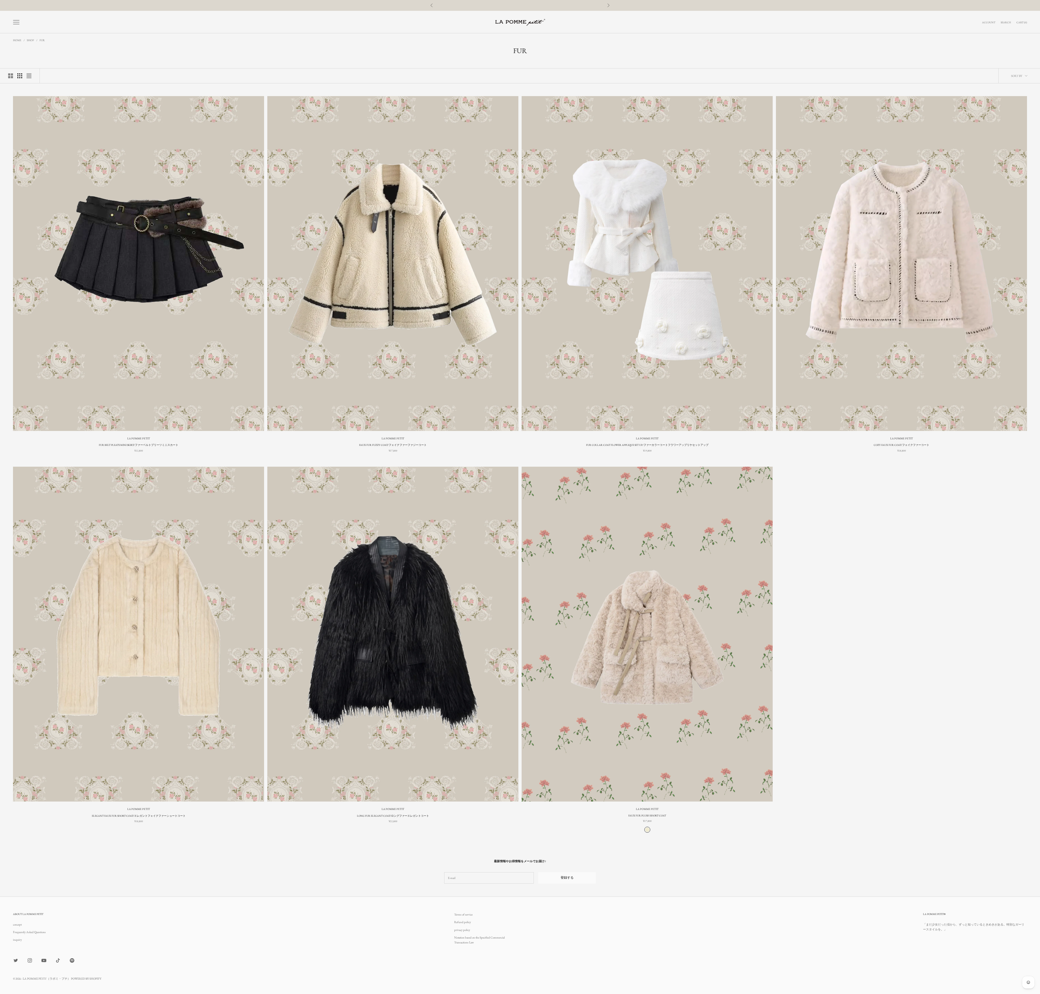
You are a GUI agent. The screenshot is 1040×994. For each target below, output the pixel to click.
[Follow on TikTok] (58, 960)
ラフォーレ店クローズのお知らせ (520, 5)
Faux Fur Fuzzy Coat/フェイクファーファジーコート (393, 445)
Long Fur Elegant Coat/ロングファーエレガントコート (393, 816)
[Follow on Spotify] (72, 960)
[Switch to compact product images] (29, 75)
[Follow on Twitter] (15, 960)
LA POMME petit (138, 438)
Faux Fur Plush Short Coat (647, 815)
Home (17, 40)
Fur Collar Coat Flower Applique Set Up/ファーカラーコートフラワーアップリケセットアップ (647, 445)
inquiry (17, 939)
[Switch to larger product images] (10, 75)
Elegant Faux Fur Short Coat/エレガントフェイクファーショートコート (139, 816)
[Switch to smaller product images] (19, 75)
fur (42, 40)
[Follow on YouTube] (44, 960)
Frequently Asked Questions (29, 932)
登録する (567, 877)
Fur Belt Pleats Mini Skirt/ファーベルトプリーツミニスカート (138, 445)
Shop (30, 40)
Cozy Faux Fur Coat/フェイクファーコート (901, 445)
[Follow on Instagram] (29, 960)
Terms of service (463, 914)
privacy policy (462, 930)
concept (17, 924)
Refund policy (462, 922)
